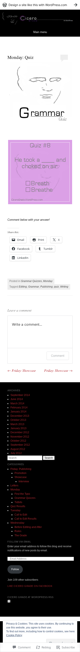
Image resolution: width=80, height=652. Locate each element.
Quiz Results (17, 506)
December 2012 (19, 432)
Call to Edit (21, 514)
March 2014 (17, 403)
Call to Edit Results (25, 518)
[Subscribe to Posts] (8, 601)
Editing (23, 286)
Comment (57, 355)
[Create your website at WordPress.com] (40, 5)
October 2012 (18, 440)
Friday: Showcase (21, 370)
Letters (14, 485)
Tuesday (15, 510)
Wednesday (17, 522)
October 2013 (18, 419)
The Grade (21, 535)
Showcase (21, 477)
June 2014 (16, 399)
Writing (64, 286)
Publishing (46, 286)
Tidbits (18, 502)
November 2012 (19, 436)
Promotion (20, 473)
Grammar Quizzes (31, 281)
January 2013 (18, 428)
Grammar (33, 286)
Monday (47, 281)
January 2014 (18, 411)
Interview (24, 481)
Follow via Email (19, 541)
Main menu (40, 32)
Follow (15, 569)
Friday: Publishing (20, 469)
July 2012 (16, 453)
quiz (56, 286)
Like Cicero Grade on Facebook (29, 586)
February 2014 (19, 407)
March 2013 (17, 424)
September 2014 (20, 395)
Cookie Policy (14, 635)
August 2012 (17, 449)
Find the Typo (22, 493)
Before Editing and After (28, 527)
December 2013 (19, 415)
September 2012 (20, 444)
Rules (18, 531)
